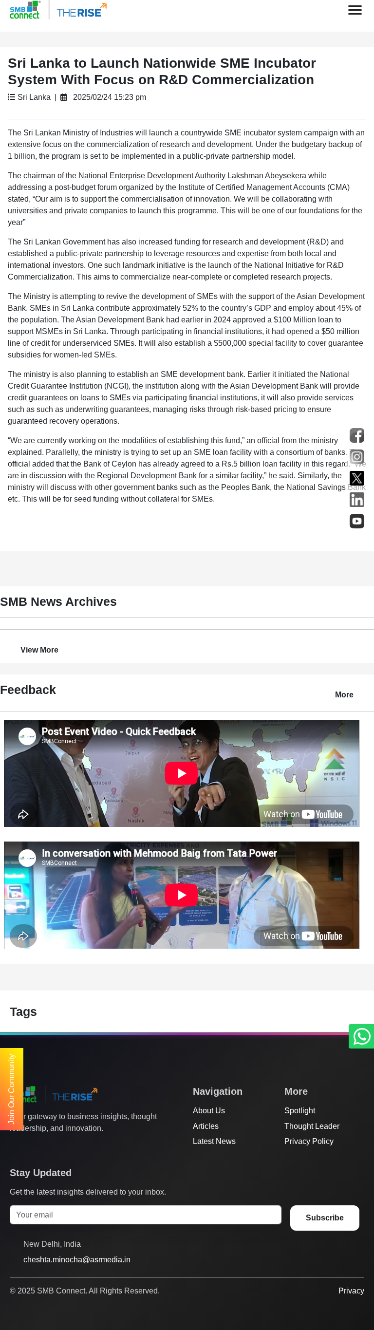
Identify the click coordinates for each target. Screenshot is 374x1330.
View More (39, 650)
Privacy (351, 1291)
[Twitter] (15, 1147)
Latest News (214, 1141)
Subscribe (325, 1218)
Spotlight (299, 1110)
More (344, 695)
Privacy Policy (309, 1141)
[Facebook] (33, 1147)
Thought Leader (311, 1126)
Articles (206, 1126)
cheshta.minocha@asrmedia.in (77, 1259)
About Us (209, 1110)
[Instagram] (52, 1147)
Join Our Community (11, 1089)
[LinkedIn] (70, 1147)
